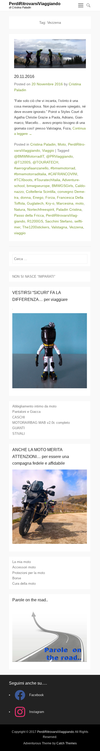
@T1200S (22, 162)
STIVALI (18, 434)
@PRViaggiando (59, 156)
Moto (62, 144)
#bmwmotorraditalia (30, 174)
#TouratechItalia (47, 180)
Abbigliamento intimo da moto (34, 406)
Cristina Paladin (43, 144)
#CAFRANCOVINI (62, 174)
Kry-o (50, 203)
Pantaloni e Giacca (26, 412)
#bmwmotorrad (63, 168)
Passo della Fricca (29, 215)
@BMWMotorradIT (29, 156)
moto (79, 203)
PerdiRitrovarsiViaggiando (35, 4)
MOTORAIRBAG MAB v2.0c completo (41, 423)
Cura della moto (24, 583)
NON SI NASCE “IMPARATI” (33, 276)
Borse (16, 578)
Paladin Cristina (69, 209)
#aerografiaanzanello (31, 168)
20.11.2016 (24, 76)
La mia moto (21, 562)
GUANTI (18, 428)
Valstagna (59, 227)
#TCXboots (23, 180)
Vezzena (76, 227)
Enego (38, 197)
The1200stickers (35, 227)
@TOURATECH (45, 162)
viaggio (20, 233)
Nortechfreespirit (40, 209)
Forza (50, 197)
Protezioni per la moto (28, 573)
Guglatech (35, 203)
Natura (19, 209)
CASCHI (18, 417)
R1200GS (35, 221)
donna (26, 197)
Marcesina (64, 203)
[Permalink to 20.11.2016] (50, 53)
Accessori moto (24, 567)
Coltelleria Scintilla (40, 192)
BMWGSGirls (62, 186)
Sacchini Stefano (58, 221)
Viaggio (48, 150)
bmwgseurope (38, 186)
